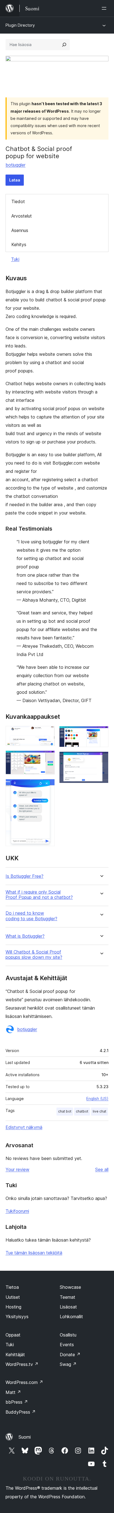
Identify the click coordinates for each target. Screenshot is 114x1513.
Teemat (67, 1297)
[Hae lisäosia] (64, 44)
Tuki (15, 259)
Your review (17, 1169)
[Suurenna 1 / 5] (47, 733)
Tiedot (18, 201)
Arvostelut (21, 216)
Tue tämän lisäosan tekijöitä (34, 1252)
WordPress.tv (22, 1364)
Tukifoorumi (17, 1211)
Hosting (13, 1307)
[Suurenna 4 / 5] (101, 733)
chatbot (82, 1111)
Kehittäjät (15, 1354)
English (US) (97, 1098)
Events (67, 1344)
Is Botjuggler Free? (24, 876)
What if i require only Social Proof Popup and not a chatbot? (39, 894)
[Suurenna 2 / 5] (47, 758)
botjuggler (15, 165)
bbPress (17, 1402)
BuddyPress (21, 1412)
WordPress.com (24, 1382)
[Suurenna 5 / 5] (101, 759)
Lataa (14, 180)
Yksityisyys (17, 1316)
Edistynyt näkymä (24, 1127)
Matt (13, 1392)
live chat (99, 1111)
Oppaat (13, 1335)
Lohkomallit (71, 1316)
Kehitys (18, 244)
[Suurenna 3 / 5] (47, 786)
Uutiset (13, 1297)
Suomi (25, 1437)
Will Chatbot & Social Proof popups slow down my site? (34, 954)
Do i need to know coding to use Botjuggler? (31, 916)
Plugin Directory (20, 25)
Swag (68, 1364)
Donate (70, 1354)
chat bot (64, 1111)
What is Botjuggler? (25, 936)
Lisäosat (68, 1307)
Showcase (70, 1287)
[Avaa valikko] (105, 8)
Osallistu (68, 1335)
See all (101, 1169)
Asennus (19, 230)
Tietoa (12, 1287)
